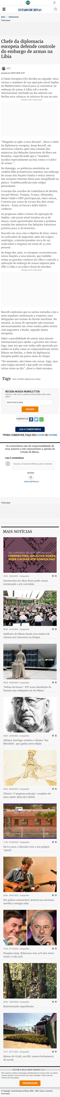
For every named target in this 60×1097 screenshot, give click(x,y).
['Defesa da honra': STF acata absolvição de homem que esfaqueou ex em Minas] (30, 661)
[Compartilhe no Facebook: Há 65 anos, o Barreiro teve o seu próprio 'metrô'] (52, 842)
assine (53, 435)
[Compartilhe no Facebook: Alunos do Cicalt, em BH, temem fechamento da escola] (52, 1051)
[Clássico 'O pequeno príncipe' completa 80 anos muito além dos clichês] (30, 768)
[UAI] (27, 3)
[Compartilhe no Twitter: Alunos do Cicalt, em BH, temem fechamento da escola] (55, 1051)
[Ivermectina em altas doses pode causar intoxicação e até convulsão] (30, 555)
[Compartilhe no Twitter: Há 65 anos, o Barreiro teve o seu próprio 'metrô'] (55, 842)
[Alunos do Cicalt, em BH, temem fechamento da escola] (30, 1030)
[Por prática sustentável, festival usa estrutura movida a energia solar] (30, 874)
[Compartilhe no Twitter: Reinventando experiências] (55, 1002)
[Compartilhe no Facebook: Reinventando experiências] (52, 1002)
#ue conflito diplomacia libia (26, 379)
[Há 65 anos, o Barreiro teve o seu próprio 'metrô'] (30, 821)
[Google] (31, 477)
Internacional (14, 17)
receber (30, 409)
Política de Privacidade (10, 1078)
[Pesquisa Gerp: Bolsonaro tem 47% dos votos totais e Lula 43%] (30, 927)
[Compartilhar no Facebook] (31, 419)
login (41, 435)
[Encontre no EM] (55, 9)
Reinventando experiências (18, 1006)
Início (3, 17)
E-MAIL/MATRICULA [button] (31, 481)
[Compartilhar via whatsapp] (41, 419)
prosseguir (30, 1083)
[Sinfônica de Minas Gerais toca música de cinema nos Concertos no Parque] (30, 608)
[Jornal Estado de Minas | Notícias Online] (30, 10)
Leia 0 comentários (30, 429)
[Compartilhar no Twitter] (36, 419)
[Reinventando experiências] (30, 981)
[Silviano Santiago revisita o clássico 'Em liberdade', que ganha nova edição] (30, 714)
